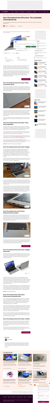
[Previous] (4, 43)
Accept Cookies (33, 46)
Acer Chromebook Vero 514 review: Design (40, 48)
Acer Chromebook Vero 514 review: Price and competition (40, 46)
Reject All (28, 46)
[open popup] (29, 49)
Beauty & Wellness (28, 11)
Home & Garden (22, 11)
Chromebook (5, 74)
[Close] (36, 41)
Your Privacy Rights (17, 46)
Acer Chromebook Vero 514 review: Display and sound (40, 53)
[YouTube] (45, 12)
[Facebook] (38, 12)
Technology (16, 11)
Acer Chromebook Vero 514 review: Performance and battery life (39, 55)
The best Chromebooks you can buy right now (14, 143)
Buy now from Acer (26, 79)
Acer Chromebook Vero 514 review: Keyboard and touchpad (39, 50)
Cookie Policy (33, 44)
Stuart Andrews (7, 26)
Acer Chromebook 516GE (12, 299)
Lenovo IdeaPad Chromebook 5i (18, 136)
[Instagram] (43, 12)
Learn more (8, 32)
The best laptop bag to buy (11, 291)
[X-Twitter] (41, 12)
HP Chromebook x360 (21, 137)
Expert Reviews (3, 11)
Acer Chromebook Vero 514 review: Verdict (40, 57)
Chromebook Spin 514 (19, 139)
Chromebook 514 (9, 140)
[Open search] (48, 12)
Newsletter (34, 11)
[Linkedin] (40, 12)
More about (6, 346)
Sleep (12, 11)
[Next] (29, 100)
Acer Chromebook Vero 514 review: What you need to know (40, 43)
